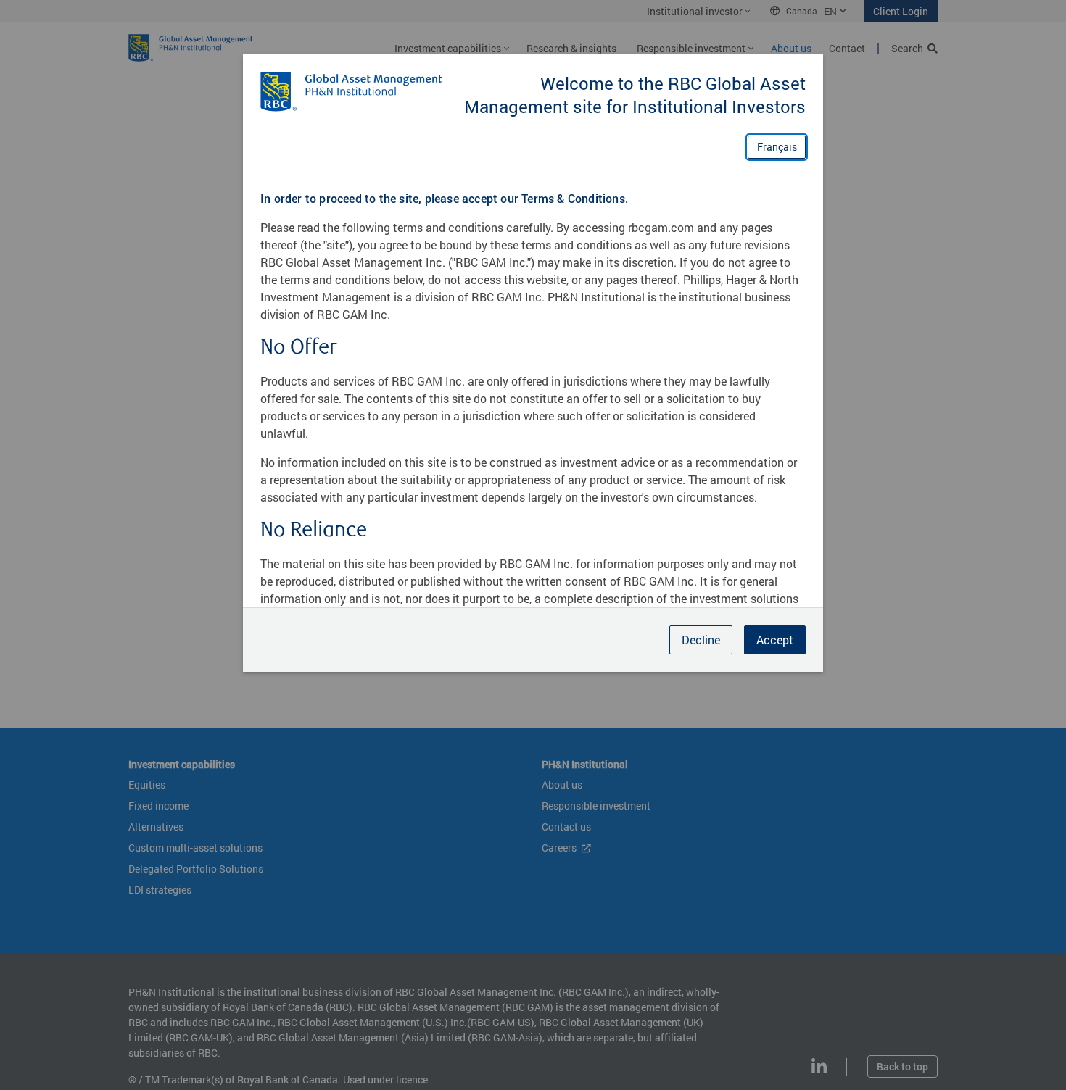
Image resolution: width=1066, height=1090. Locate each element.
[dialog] (533, 545)
